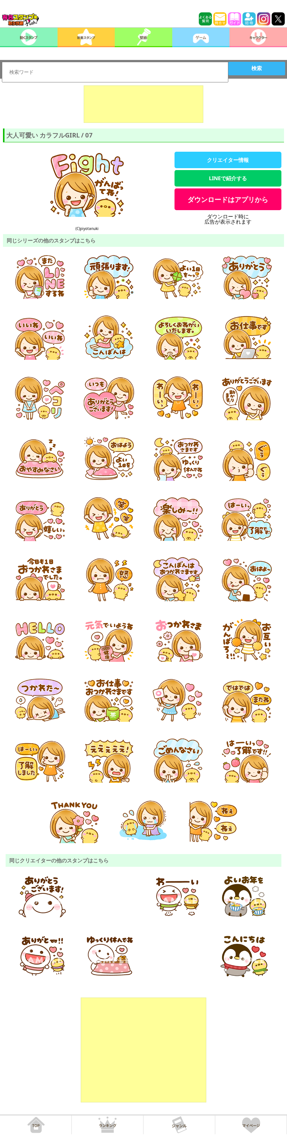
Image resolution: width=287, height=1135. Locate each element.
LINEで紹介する (228, 178)
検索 (256, 68)
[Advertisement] (143, 104)
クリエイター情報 (228, 159)
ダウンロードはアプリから (228, 199)
